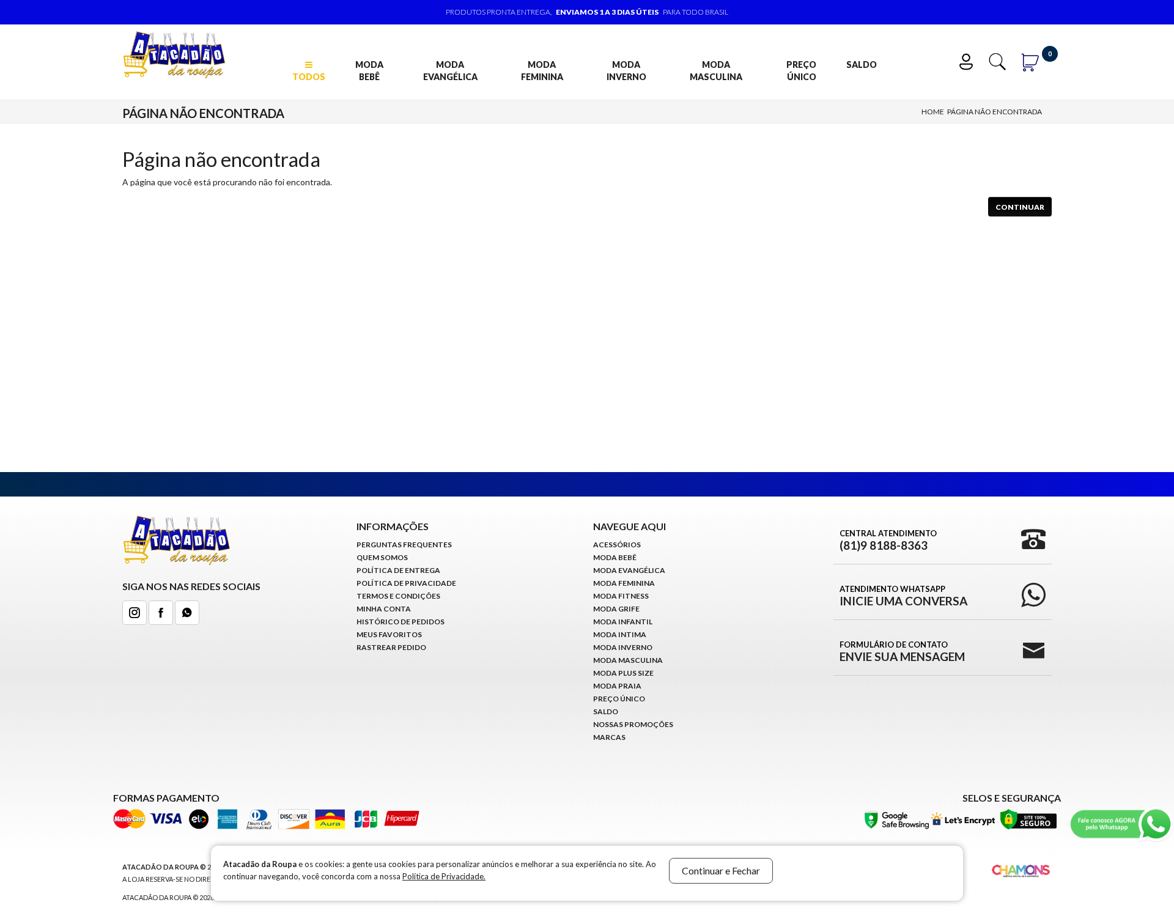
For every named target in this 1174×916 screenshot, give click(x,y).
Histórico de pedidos (400, 621)
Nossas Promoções (633, 724)
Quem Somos (382, 557)
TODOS (308, 77)
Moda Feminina (542, 70)
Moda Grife (616, 608)
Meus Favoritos (389, 634)
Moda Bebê (369, 70)
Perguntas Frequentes (404, 544)
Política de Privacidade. (443, 876)
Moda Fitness (621, 595)
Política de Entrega (398, 570)
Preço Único (801, 70)
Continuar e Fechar (721, 870)
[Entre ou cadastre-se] (968, 60)
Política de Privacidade (406, 583)
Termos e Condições (398, 595)
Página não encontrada (994, 111)
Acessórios (617, 544)
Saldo (861, 64)
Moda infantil (622, 621)
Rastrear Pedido (391, 647)
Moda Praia (617, 685)
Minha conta (383, 608)
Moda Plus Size (623, 673)
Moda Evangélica (450, 70)
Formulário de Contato (902, 651)
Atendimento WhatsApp (903, 595)
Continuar (1019, 207)
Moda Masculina (716, 70)
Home (932, 111)
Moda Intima (619, 634)
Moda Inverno (626, 70)
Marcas (609, 737)
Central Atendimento (888, 540)
